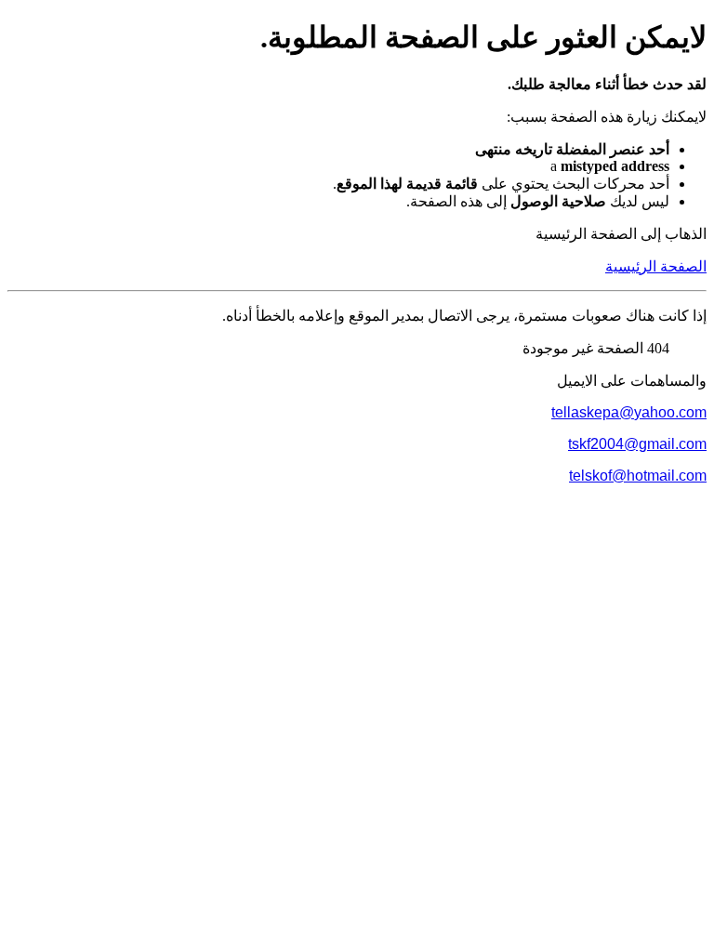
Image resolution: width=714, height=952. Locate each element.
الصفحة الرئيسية (656, 266)
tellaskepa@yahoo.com (629, 412)
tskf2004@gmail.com (637, 444)
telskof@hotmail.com (638, 475)
